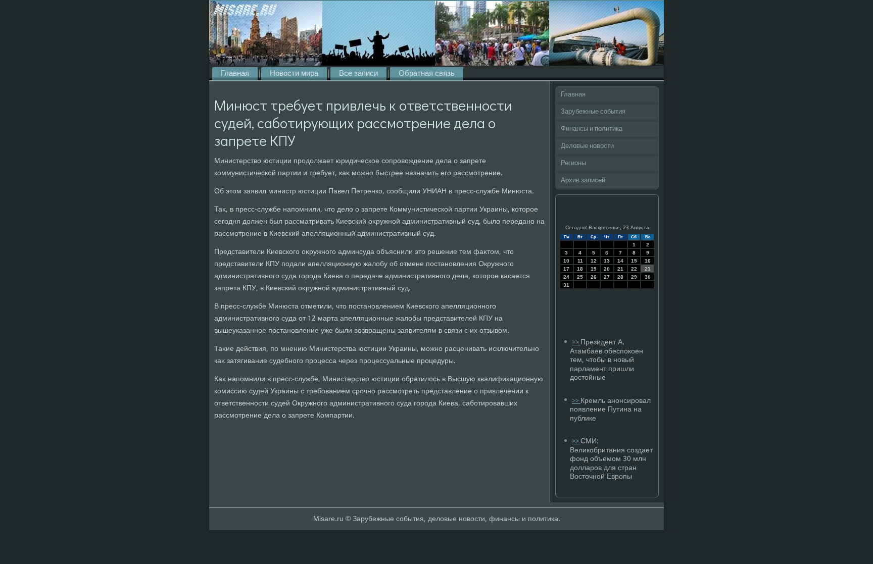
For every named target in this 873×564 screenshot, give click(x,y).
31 (566, 285)
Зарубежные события (593, 112)
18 (580, 269)
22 (634, 269)
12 (594, 261)
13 (607, 261)
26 (594, 277)
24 (566, 277)
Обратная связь (427, 73)
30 (648, 277)
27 (607, 277)
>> (576, 342)
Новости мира (294, 73)
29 (634, 277)
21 (620, 269)
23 (648, 269)
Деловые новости (587, 146)
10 (566, 261)
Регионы (573, 163)
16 (648, 261)
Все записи (358, 73)
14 (620, 261)
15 (634, 261)
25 (580, 277)
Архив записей (583, 180)
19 (594, 269)
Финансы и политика (591, 129)
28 (620, 277)
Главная (235, 73)
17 (566, 269)
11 (580, 261)
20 (607, 269)
